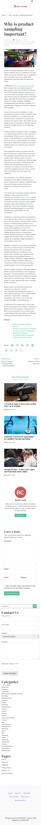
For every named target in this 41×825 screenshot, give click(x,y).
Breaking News (7, 698)
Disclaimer (5, 765)
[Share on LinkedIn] (22, 345)
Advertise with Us (7, 773)
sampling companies (26, 43)
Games (4, 711)
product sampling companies (21, 86)
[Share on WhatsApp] (27, 345)
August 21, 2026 (10, 475)
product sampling (30, 42)
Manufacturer (6, 726)
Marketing (5, 729)
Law (3, 722)
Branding (5, 696)
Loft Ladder (6, 685)
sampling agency (14, 43)
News (3, 731)
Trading (4, 744)
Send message (10, 673)
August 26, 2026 (10, 442)
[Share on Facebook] (12, 345)
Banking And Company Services (12, 694)
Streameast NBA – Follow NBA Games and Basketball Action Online (19, 470)
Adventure (5, 687)
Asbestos (5, 689)
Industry (4, 720)
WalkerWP (25, 820)
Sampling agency (25, 197)
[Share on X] (17, 345)
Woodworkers (6, 750)
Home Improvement (8, 718)
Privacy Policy (6, 768)
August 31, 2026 (10, 409)
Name (6, 569)
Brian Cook (9, 40)
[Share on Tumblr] (11, 350)
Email (6, 577)
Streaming (5, 739)
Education (5, 704)
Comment (8, 541)
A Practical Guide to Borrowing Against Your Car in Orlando (20, 405)
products (6, 43)
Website (24, 577)
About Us (5, 762)
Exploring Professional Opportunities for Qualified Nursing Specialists (19, 438)
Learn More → (20, 515)
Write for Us (5, 770)
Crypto (4, 702)
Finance (4, 709)
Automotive (5, 691)
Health (4, 715)
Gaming (4, 713)
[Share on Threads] (16, 350)
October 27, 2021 (22, 40)
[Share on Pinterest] (32, 345)
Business (21, 42)
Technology (5, 742)
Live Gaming (6, 724)
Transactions (6, 748)
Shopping (5, 735)
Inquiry (4, 759)
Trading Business (7, 746)
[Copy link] (21, 350)
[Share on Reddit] (6, 350)
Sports (4, 737)
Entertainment (6, 707)
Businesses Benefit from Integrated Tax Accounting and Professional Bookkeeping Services (24, 331)
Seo (3, 733)
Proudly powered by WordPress (15, 818)
